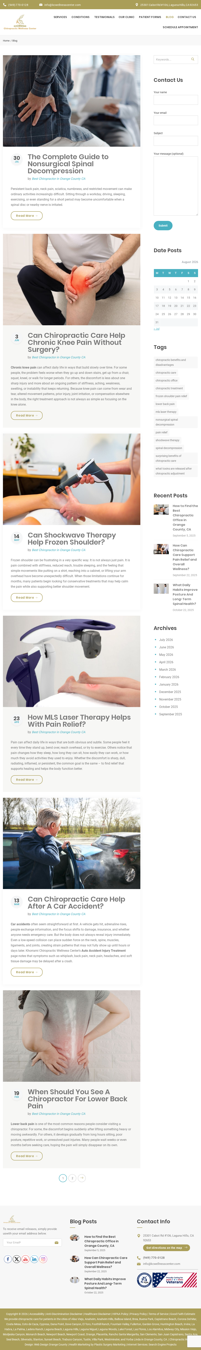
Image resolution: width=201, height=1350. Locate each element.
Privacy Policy (138, 1314)
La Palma (19, 1329)
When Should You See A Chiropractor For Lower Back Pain (77, 1099)
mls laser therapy (166, 411)
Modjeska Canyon (14, 1334)
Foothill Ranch (100, 1324)
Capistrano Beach (165, 1319)
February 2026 (169, 677)
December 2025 (170, 692)
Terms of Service (158, 1314)
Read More (29, 215)
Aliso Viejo (77, 1319)
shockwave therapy (167, 440)
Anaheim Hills (105, 1319)
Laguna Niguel (88, 1329)
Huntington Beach (171, 1324)
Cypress (44, 1324)
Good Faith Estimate (182, 1314)
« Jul (156, 328)
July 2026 (166, 640)
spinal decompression (169, 448)
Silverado (26, 1339)
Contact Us (187, 17)
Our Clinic (126, 17)
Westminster (112, 1339)
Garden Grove (150, 1324)
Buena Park (146, 1319)
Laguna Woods (107, 1329)
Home (6, 40)
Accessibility (36, 1314)
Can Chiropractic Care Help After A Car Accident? (76, 902)
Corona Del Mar (186, 1319)
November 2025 (170, 699)
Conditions (80, 17)
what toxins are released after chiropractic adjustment (174, 471)
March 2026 (167, 669)
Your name (160, 92)
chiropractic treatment (169, 388)
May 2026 (166, 655)
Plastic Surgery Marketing (109, 1344)
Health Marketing (79, 1344)
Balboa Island (122, 1319)
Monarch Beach (35, 1334)
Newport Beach (55, 1334)
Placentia (102, 1334)
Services (60, 17)
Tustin (87, 1339)
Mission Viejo (188, 1329)
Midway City (171, 1329)
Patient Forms (150, 17)
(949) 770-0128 (18, 4)
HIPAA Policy (120, 1314)
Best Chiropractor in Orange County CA (58, 179)
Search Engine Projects (162, 1344)
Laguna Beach (53, 1329)
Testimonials (104, 17)
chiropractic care (166, 372)
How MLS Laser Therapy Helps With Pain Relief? (79, 720)
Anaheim (90, 1319)
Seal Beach (13, 1339)
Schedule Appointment (180, 27)
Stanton (38, 1339)
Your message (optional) (169, 153)
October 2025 (168, 707)
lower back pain (165, 404)
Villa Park (97, 1339)
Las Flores (139, 1329)
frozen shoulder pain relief (171, 396)
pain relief (161, 432)
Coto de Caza (30, 1324)
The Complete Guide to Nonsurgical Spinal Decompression (68, 164)
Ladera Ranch (34, 1329)
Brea (135, 1319)
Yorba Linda (133, 1339)
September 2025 (170, 714)
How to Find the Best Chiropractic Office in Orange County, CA (185, 518)
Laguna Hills (70, 1329)
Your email (160, 112)
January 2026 (168, 684)
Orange (90, 1334)
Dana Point (57, 1324)
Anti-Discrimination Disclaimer (64, 1314)
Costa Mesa (13, 1324)
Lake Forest (125, 1329)
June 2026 (166, 647)
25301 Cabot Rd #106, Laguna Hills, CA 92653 (169, 4)
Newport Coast (75, 1334)
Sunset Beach (52, 1339)
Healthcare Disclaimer (97, 1314)
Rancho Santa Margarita (124, 1334)
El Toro (86, 1324)
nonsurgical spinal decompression (167, 422)
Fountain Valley (120, 1324)
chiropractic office (166, 380)
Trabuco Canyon (72, 1339)
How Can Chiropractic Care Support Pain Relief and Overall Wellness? (185, 557)
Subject (158, 133)
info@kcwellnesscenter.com (62, 4)
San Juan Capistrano (171, 1334)
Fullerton (135, 1324)
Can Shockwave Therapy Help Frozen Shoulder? (72, 538)
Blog (170, 17)
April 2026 (166, 662)
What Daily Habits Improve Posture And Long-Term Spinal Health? (185, 594)
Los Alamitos (155, 1329)
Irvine (187, 1324)
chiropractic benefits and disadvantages (171, 362)
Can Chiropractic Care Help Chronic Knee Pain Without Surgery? (76, 342)
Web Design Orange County (50, 1344)
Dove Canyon (73, 1324)
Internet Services (137, 1344)
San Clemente (148, 1334)
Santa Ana (191, 1334)
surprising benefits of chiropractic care (168, 458)
